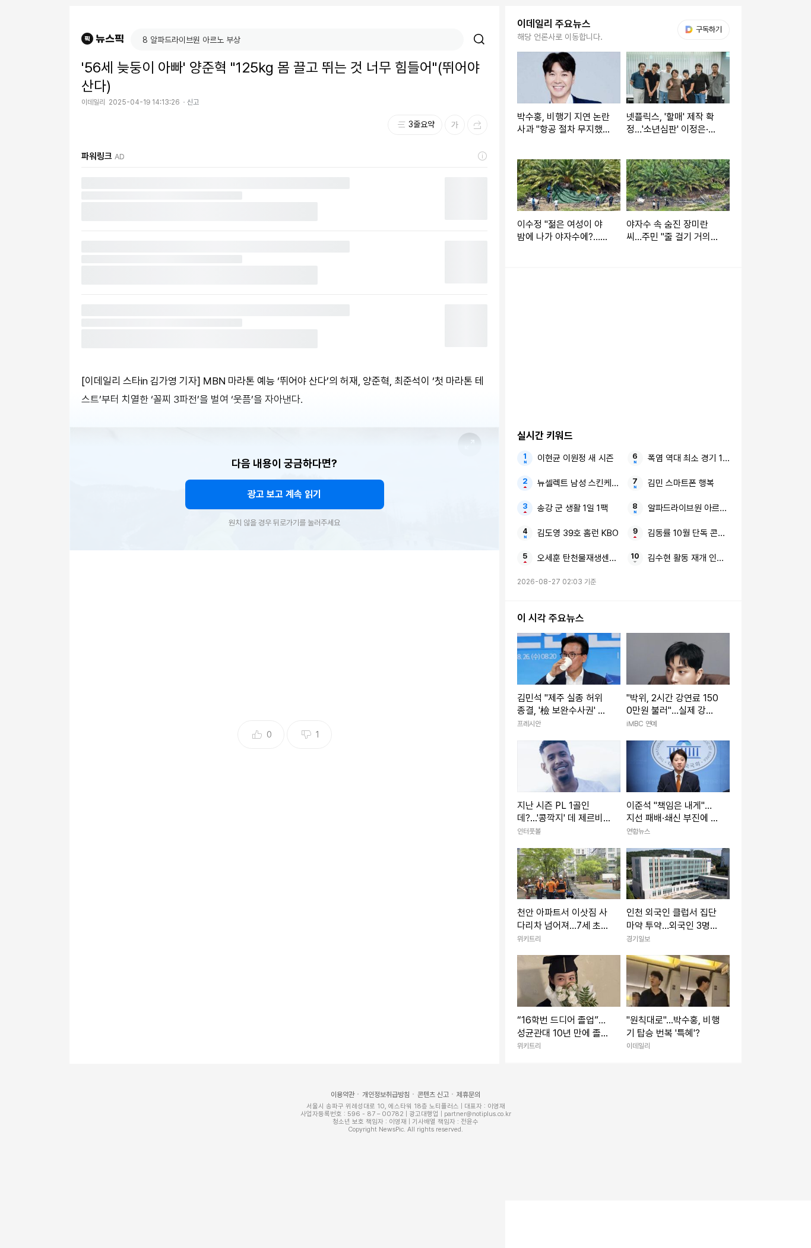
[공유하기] (477, 125)
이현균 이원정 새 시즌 (575, 458)
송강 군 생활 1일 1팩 (572, 508)
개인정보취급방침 (386, 1095)
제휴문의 (468, 1095)
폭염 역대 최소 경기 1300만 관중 (689, 458)
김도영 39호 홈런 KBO (578, 533)
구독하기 (705, 29)
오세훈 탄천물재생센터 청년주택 (578, 558)
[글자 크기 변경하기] (455, 125)
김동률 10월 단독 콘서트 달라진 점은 (689, 533)
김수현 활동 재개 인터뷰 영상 (689, 558)
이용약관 (342, 1095)
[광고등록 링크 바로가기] (482, 156)
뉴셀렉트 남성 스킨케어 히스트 (578, 483)
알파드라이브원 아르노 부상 (689, 508)
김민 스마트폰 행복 (681, 483)
